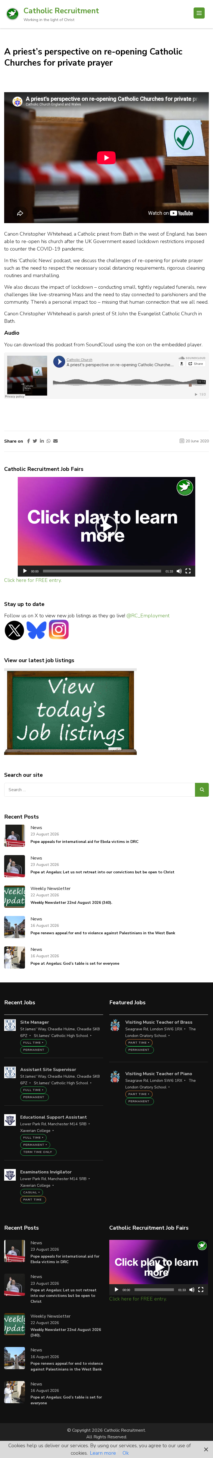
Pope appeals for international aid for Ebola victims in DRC (84, 841)
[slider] (102, 571)
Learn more (103, 1453)
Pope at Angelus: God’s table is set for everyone (75, 963)
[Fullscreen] (188, 571)
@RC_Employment (147, 615)
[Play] (25, 571)
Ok (126, 1453)
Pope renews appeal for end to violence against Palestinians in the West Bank (103, 933)
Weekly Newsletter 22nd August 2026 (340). (71, 902)
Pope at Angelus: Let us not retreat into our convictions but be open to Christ (102, 872)
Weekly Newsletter (50, 889)
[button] (106, 527)
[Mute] (179, 571)
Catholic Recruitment (61, 11)
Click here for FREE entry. (33, 580)
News (36, 828)
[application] (106, 527)
